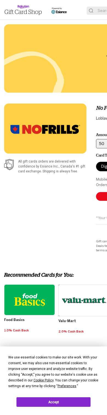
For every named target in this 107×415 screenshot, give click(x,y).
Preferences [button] (67, 386)
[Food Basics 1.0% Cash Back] (30, 284)
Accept (53, 402)
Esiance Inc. (49, 166)
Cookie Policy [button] (43, 380)
